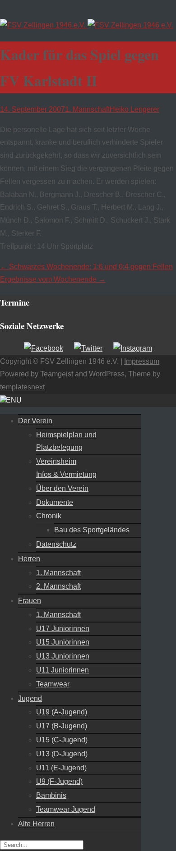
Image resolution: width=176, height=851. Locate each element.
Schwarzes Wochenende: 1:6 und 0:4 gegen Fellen (86, 266)
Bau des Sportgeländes (92, 530)
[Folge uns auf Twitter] (88, 348)
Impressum (141, 361)
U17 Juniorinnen (62, 628)
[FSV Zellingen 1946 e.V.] (86, 25)
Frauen (29, 600)
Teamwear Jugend (65, 809)
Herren (29, 559)
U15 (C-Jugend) (62, 740)
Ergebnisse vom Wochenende (53, 279)
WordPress (107, 374)
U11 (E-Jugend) (61, 768)
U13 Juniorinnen (62, 656)
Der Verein (35, 421)
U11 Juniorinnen (62, 670)
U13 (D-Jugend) (62, 754)
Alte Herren (36, 824)
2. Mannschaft (58, 586)
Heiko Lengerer (134, 109)
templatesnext (22, 387)
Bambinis (51, 795)
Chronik (48, 516)
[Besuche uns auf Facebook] (43, 348)
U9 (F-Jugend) (59, 781)
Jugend (30, 698)
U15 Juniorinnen (62, 642)
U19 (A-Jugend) (61, 712)
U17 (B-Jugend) (61, 726)
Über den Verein (62, 488)
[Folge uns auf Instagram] (132, 348)
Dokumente (54, 502)
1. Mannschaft (87, 109)
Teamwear (52, 684)
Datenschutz (56, 544)
